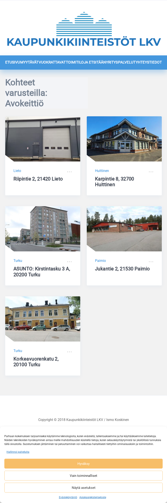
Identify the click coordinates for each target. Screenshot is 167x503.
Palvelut (126, 62)
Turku (17, 261)
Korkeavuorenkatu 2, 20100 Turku (35, 361)
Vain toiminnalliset (83, 476)
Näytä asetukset (83, 488)
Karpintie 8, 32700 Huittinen (114, 181)
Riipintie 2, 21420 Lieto (38, 179)
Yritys (112, 62)
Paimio (100, 261)
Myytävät (29, 62)
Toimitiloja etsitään (86, 62)
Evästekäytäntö (68, 497)
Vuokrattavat (52, 62)
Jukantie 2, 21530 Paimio (122, 268)
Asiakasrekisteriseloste (92, 497)
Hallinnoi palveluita (18, 451)
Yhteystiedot (149, 62)
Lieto (17, 171)
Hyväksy (83, 464)
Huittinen (102, 171)
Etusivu (12, 62)
